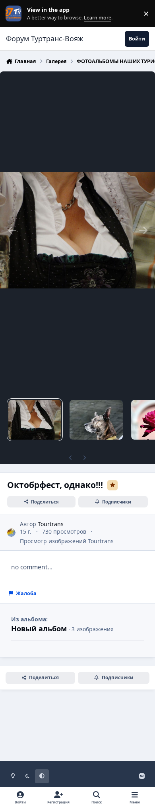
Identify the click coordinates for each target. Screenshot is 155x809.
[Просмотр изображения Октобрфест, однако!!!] (34, 420)
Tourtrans (51, 524)
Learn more (15, 13)
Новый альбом (39, 628)
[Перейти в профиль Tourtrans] (11, 532)
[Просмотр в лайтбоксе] (77, 230)
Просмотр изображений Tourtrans (67, 541)
